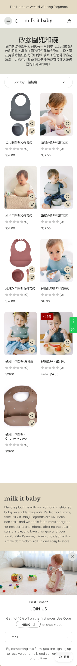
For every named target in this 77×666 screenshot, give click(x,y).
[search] (16, 21)
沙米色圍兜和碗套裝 (18, 215)
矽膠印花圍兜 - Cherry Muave (16, 436)
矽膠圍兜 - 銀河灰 (53, 361)
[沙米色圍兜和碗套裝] (20, 187)
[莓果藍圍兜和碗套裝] (20, 114)
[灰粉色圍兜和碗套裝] (56, 114)
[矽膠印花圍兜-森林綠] (20, 333)
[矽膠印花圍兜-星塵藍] (56, 260)
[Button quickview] (31, 123)
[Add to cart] (31, 131)
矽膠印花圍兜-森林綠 (19, 361)
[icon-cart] (68, 21)
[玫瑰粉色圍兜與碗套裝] (20, 260)
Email (14, 637)
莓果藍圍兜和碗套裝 (18, 142)
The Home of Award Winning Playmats (39, 7)
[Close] (71, 556)
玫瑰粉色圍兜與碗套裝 (20, 289)
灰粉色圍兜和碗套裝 (54, 142)
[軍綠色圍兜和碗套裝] (56, 187)
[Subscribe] (66, 637)
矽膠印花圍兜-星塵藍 (55, 289)
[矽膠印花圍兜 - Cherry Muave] (20, 406)
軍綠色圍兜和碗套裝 (54, 215)
